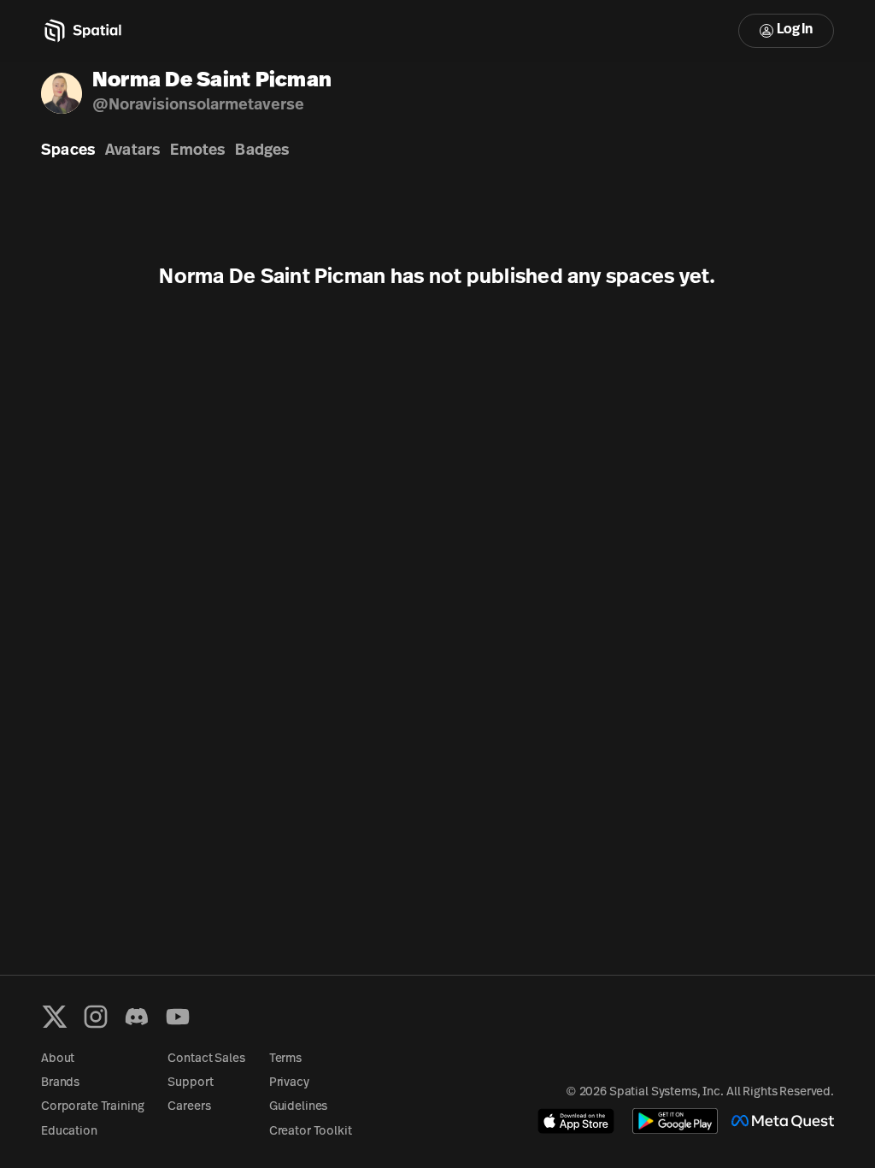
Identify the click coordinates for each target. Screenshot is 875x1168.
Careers (188, 1106)
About (57, 1059)
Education (69, 1131)
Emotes (197, 151)
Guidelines (298, 1106)
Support (190, 1083)
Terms (285, 1059)
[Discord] (136, 1016)
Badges (262, 151)
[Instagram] (95, 1016)
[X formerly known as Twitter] (54, 1016)
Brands (60, 1083)
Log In (795, 30)
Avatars (132, 151)
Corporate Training (92, 1106)
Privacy (289, 1083)
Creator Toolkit (310, 1131)
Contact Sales (205, 1059)
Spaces (68, 151)
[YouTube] (177, 1016)
